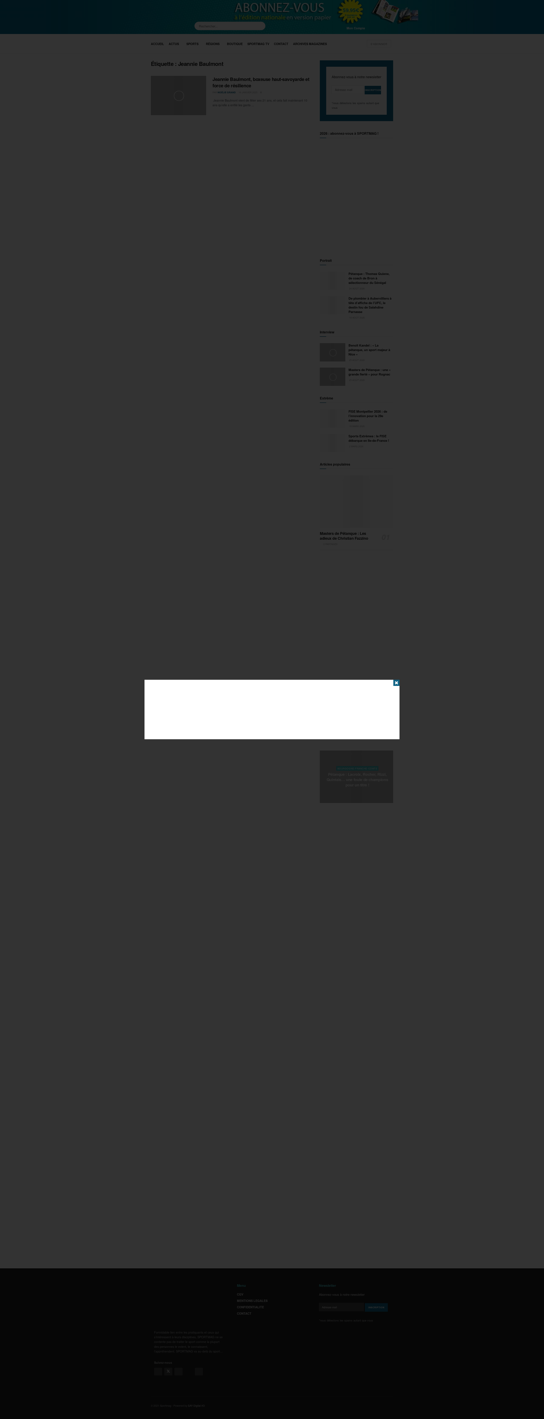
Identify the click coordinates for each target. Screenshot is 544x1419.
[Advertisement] (272, 709)
